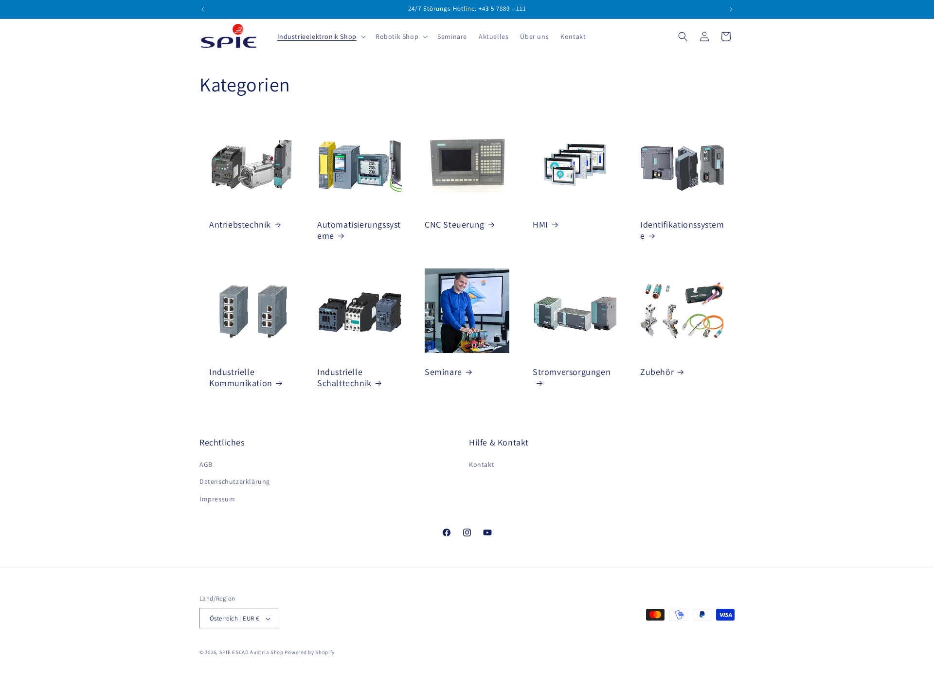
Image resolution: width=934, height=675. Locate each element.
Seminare (443, 371)
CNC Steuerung (455, 224)
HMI (540, 224)
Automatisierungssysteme (359, 230)
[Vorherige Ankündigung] (203, 9)
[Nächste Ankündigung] (731, 9)
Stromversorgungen (572, 371)
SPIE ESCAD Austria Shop (251, 652)
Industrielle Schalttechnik (344, 377)
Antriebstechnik (240, 224)
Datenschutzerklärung (234, 482)
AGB (206, 465)
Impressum (217, 499)
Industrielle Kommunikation (240, 377)
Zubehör (657, 371)
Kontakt (481, 465)
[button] (320, 36)
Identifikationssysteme (682, 230)
